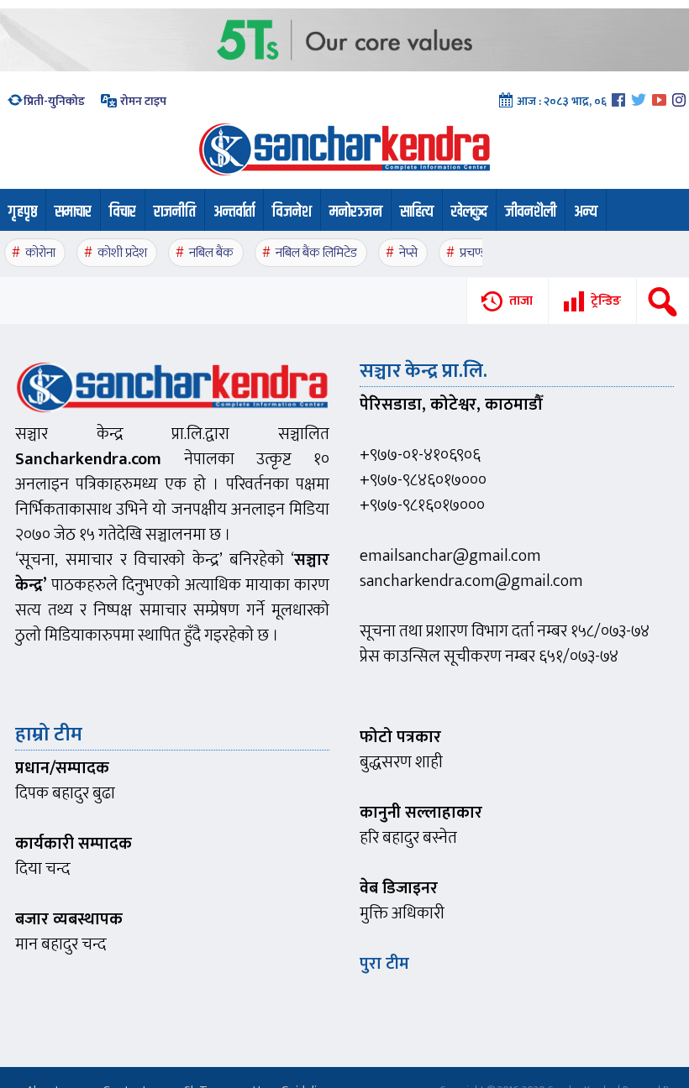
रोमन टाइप (142, 101)
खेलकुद (469, 212)
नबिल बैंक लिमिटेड (316, 253)
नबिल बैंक (211, 253)
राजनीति (175, 212)
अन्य (585, 212)
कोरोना (40, 253)
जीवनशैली (530, 212)
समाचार (73, 212)
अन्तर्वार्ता (234, 212)
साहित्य (417, 212)
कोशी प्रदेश (122, 253)
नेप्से (408, 253)
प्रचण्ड (473, 253)
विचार (122, 212)
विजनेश (292, 212)
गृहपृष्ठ (22, 212)
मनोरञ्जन (355, 212)
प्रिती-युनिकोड (54, 101)
